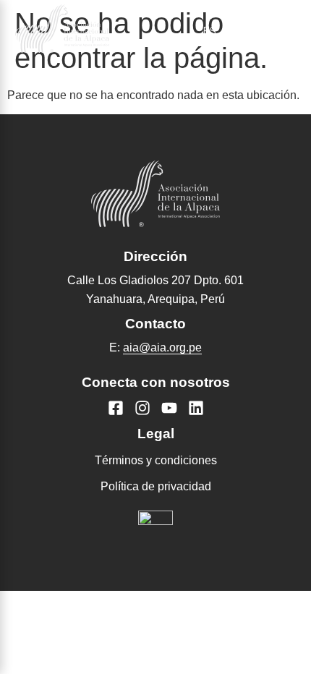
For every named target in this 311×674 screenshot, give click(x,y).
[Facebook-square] (116, 408)
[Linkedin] (196, 408)
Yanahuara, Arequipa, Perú (155, 299)
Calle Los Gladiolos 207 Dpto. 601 (155, 280)
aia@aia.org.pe (162, 347)
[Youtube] (169, 408)
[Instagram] (142, 408)
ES (209, 31)
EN (246, 31)
